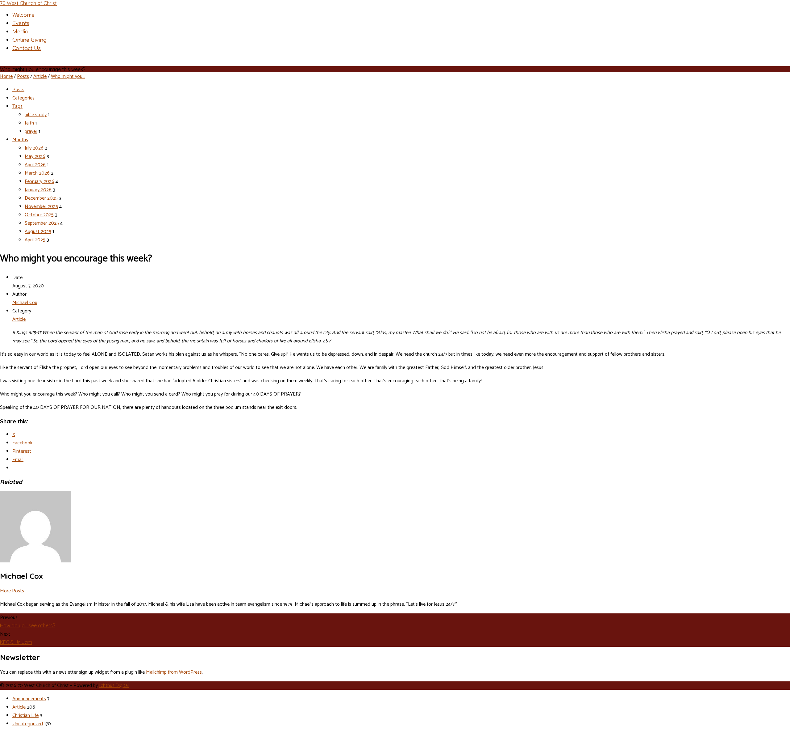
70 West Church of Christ (28, 3)
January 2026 (38, 190)
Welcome (23, 15)
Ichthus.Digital (114, 685)
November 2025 (41, 206)
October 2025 (39, 215)
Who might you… (68, 76)
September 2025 (42, 223)
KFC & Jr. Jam (16, 642)
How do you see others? (27, 625)
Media (20, 32)
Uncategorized (27, 724)
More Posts (12, 591)
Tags (17, 106)
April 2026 (35, 165)
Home (6, 76)
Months (20, 140)
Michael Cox (24, 303)
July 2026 (34, 148)
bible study (36, 115)
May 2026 (35, 156)
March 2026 (37, 173)
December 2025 (41, 198)
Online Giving (29, 40)
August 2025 (38, 231)
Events (20, 23)
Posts (23, 76)
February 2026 (39, 181)
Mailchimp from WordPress (174, 672)
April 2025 (35, 240)
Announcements (29, 699)
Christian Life (25, 715)
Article (40, 76)
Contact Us (26, 48)
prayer (31, 131)
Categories (23, 98)
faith (29, 123)
